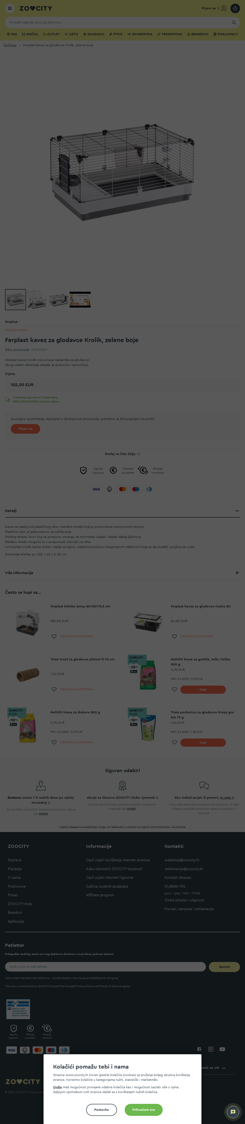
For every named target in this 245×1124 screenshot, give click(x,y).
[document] (124, 1091)
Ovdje (57, 1087)
